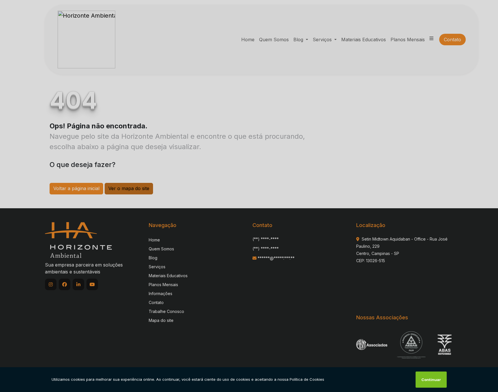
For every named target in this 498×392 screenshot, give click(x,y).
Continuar (431, 379)
